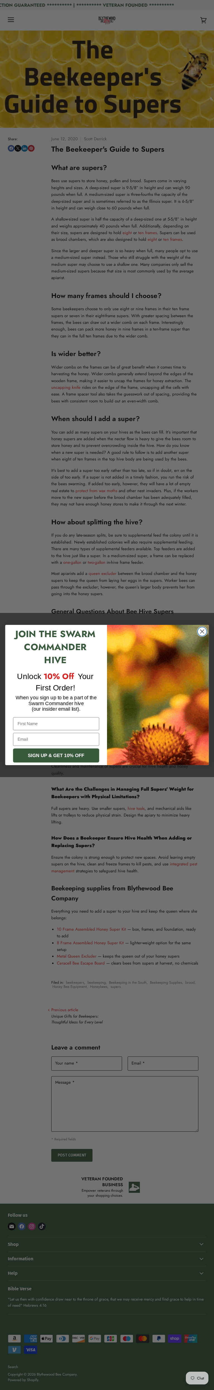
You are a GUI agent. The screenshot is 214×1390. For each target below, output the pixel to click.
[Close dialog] (202, 631)
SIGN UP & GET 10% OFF (56, 755)
